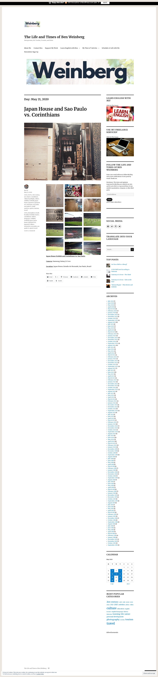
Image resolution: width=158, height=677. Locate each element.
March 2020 (111, 443)
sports (32, 208)
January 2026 (112, 312)
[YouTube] (119, 226)
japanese (31, 202)
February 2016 (112, 535)
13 (116, 574)
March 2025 (111, 332)
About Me (27, 48)
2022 (108, 604)
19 (112, 577)
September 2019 (113, 455)
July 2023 (110, 370)
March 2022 (111, 399)
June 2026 (111, 303)
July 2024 (111, 347)
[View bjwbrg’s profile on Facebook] (108, 226)
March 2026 (111, 309)
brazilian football (29, 215)
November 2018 (112, 474)
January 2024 (112, 359)
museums (29, 204)
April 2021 (111, 418)
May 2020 (111, 439)
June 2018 (111, 483)
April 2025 (111, 330)
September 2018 (113, 478)
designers (27, 218)
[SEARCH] (132, 249)
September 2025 (113, 320)
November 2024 (112, 339)
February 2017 (112, 514)
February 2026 (112, 311)
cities (131, 604)
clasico (28, 197)
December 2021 (112, 405)
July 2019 (110, 458)
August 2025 (111, 322)
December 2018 (112, 472)
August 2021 (111, 412)
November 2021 (112, 407)
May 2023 (111, 374)
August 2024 (111, 345)
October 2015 (112, 543)
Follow (109, 199)
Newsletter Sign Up (31, 52)
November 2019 (112, 451)
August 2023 (111, 368)
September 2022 (113, 389)
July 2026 (110, 301)
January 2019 (112, 470)
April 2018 (111, 487)
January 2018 (112, 493)
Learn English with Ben (69, 48)
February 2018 (112, 491)
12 (112, 574)
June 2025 (111, 326)
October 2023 (112, 364)
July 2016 (110, 526)
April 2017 (111, 510)
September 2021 (113, 410)
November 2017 (112, 497)
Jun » (128, 584)
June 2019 (111, 460)
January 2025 (112, 336)
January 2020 (112, 447)
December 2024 (113, 337)
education (120, 609)
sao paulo (36, 204)
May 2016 (110, 529)
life (122, 614)
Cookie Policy (40, 674)
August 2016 (111, 524)
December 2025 (112, 314)
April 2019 (111, 464)
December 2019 (112, 449)
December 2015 (112, 539)
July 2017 (110, 505)
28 (120, 580)
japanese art (32, 222)
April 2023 (111, 376)
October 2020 (112, 430)
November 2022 (112, 385)
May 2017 (110, 508)
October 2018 (112, 476)
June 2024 (111, 349)
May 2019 (110, 462)
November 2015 (112, 541)
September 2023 (113, 366)
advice (127, 604)
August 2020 (111, 433)
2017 (120, 602)
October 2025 (112, 318)
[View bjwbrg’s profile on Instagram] (115, 226)
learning (116, 614)
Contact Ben (38, 48)
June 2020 (111, 437)
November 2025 (112, 316)
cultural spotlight (29, 199)
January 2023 (112, 382)
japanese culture (29, 224)
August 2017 (111, 503)
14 (120, 574)
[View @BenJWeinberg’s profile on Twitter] (111, 226)
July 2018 (110, 481)
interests (109, 614)
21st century (36, 195)
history (126, 611)
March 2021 (111, 420)
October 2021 (112, 409)
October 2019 (112, 453)
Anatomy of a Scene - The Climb (121, 274)
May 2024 (111, 351)
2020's (30, 195)
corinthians (34, 197)
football (31, 200)
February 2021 (112, 422)
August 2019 (111, 457)
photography (113, 619)
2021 (131, 602)
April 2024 (111, 353)
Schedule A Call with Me (111, 48)
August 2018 (111, 480)
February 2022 (112, 401)
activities (121, 604)
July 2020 (111, 435)
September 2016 (113, 522)
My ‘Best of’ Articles (89, 48)
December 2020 (113, 426)
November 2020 (112, 428)
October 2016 (112, 520)
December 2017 (112, 495)
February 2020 (112, 445)
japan (31, 220)
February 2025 (112, 334)
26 (112, 580)
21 (120, 577)
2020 (25, 195)
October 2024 (112, 341)
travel (26, 210)
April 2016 (111, 531)
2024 (116, 605)
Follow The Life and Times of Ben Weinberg (118, 167)
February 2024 (112, 357)
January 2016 (112, 537)
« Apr (112, 584)
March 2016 (111, 533)
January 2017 (111, 516)
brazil (37, 213)
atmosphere (31, 213)
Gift (105, 2)
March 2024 (111, 355)
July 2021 (110, 414)
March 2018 (111, 489)
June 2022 (111, 395)
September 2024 (113, 343)
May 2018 (111, 485)
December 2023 (112, 360)
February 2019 (112, 468)
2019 (124, 602)
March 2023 (111, 378)
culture (37, 199)
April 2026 (111, 307)
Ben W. (26, 190)
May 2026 (111, 305)
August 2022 (111, 391)
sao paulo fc (27, 206)
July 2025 (110, 324)
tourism (36, 208)
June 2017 (110, 506)
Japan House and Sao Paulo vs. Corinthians (55, 112)
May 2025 (111, 328)
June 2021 (111, 416)
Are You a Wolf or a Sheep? (119, 264)
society (122, 620)
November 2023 (112, 362)
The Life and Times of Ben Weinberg (54, 37)
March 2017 (111, 512)
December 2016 (112, 518)
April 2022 (111, 397)
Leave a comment (29, 231)
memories (27, 226)
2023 (111, 604)
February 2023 (112, 380)
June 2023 (111, 372)
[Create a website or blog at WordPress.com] (48, 668)
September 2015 (113, 545)
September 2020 (113, 432)
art (25, 197)
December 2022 (112, 384)
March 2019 (111, 466)
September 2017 (112, 501)
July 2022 (110, 393)
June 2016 (111, 528)
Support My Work (51, 48)
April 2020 (111, 441)
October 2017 (111, 499)
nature (127, 614)
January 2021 (112, 424)
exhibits (26, 200)
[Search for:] (118, 249)
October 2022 (112, 387)
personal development (115, 617)
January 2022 (112, 403)
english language (117, 611)
